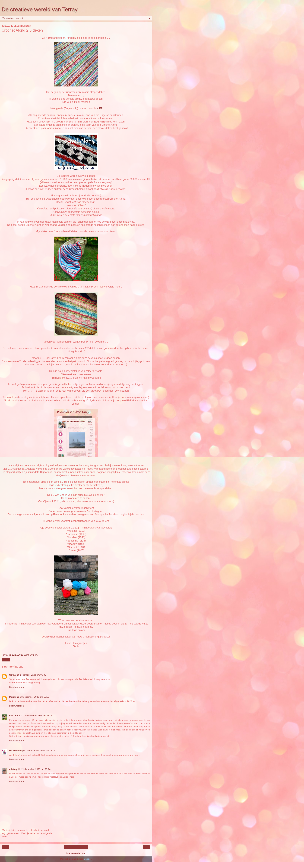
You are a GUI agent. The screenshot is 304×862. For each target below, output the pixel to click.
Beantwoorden (16, 687)
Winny (12, 675)
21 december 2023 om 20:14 (36, 769)
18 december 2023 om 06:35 (31, 675)
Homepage (76, 847)
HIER (100, 108)
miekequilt (14, 769)
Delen (5, 660)
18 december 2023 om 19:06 (40, 750)
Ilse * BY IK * (15, 715)
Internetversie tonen (76, 853)
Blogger (87, 859)
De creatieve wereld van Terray (40, 9)
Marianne (14, 697)
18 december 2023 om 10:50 (34, 697)
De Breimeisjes (17, 750)
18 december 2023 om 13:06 (37, 715)
